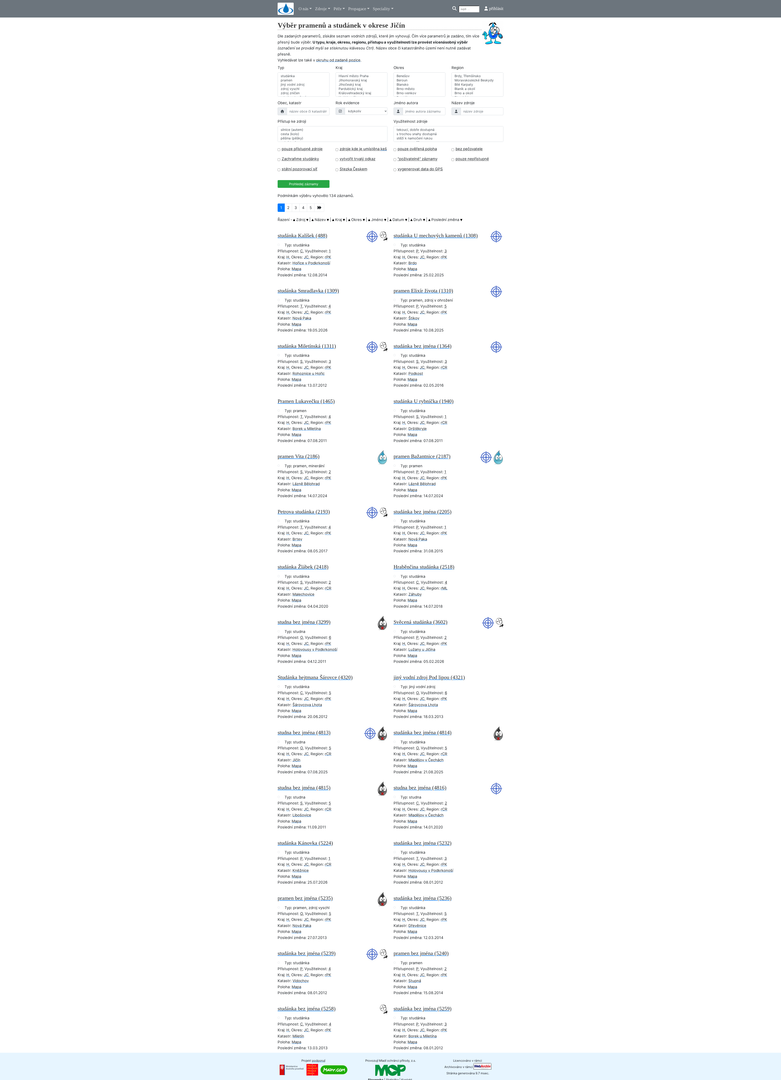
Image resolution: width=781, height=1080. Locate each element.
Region (458, 67)
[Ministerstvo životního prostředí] (291, 1069)
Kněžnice (300, 870)
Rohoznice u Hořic (308, 373)
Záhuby (415, 594)
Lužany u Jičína (421, 649)
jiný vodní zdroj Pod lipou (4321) (429, 677)
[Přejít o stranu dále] (319, 208)
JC (306, 257)
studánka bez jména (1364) (423, 346)
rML (444, 588)
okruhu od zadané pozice (338, 60)
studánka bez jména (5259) (423, 1009)
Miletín (298, 1036)
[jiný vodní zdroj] (303, 84)
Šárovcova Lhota (307, 704)
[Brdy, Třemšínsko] (477, 76)
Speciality (381, 8)
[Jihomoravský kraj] (361, 80)
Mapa (296, 269)
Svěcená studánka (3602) (420, 622)
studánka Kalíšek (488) (302, 236)
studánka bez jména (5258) (307, 1009)
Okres (399, 67)
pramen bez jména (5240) (421, 953)
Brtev (297, 539)
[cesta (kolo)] (332, 134)
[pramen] (303, 80)
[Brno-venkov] (419, 93)
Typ (281, 67)
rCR (444, 367)
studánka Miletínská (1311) (307, 346)
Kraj (339, 67)
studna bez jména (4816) (420, 788)
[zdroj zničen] (303, 93)
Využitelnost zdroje (411, 121)
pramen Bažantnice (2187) (422, 456)
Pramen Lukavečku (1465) (306, 401)
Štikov (413, 318)
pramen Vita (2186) (299, 456)
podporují (318, 1060)
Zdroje (321, 8)
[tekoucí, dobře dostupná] (448, 130)
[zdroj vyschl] (303, 89)
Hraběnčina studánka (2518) (424, 567)
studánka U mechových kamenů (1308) (436, 236)
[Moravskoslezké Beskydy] (477, 80)
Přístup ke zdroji (292, 121)
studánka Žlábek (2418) (303, 567)
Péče (337, 8)
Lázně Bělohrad (306, 483)
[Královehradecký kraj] (361, 93)
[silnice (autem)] (332, 130)
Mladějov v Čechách (426, 760)
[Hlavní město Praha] (361, 76)
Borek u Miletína (306, 428)
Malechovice (303, 594)
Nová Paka (301, 318)
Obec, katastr (289, 103)
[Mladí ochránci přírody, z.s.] (390, 1070)
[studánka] (303, 76)
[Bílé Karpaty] (477, 84)
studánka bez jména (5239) (307, 953)
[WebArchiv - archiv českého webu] (482, 1067)
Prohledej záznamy (303, 184)
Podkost (415, 373)
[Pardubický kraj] (361, 89)
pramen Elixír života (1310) (423, 291)
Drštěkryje (417, 428)
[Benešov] (419, 76)
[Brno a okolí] (477, 93)
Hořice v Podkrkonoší (311, 263)
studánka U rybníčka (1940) (424, 401)
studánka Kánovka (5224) (305, 843)
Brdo (412, 263)
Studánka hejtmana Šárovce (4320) (315, 677)
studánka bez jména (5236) (423, 898)
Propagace (357, 8)
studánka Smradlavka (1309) (308, 291)
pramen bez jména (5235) (305, 898)
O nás (303, 8)
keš (384, 149)
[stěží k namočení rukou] (448, 138)
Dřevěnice (417, 925)
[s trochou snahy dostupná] (448, 134)
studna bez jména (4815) (304, 788)
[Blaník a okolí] (477, 89)
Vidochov (300, 980)
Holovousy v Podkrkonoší (314, 649)
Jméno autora (406, 103)
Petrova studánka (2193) (304, 512)
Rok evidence (347, 103)
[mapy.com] (334, 1069)
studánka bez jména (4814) (423, 732)
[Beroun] (419, 80)
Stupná (414, 980)
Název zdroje (463, 103)
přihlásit (496, 8)
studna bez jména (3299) (304, 622)
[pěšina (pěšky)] (332, 138)
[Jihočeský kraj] (361, 84)
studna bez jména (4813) (304, 732)
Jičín (296, 760)
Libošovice (301, 815)
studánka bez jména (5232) (423, 843)
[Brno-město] (419, 89)
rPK (328, 257)
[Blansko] (419, 84)
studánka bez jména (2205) (423, 512)
